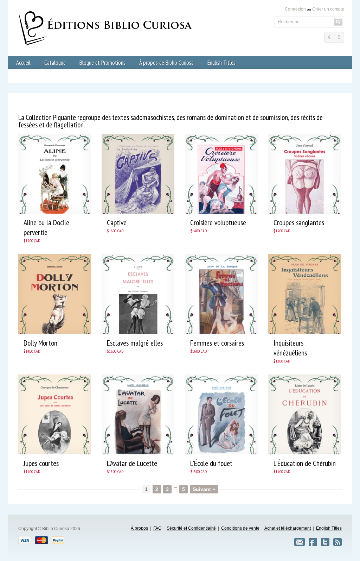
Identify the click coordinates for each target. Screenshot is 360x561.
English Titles (221, 63)
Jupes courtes (41, 463)
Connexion (295, 9)
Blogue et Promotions (102, 63)
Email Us (299, 542)
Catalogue (55, 63)
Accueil (23, 63)
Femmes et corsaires (217, 343)
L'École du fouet (211, 463)
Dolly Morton (40, 343)
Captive (117, 222)
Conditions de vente (240, 528)
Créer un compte (328, 9)
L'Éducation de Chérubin (305, 463)
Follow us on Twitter (325, 542)
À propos (139, 528)
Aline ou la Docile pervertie (46, 227)
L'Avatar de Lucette (132, 463)
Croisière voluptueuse (218, 222)
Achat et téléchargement (287, 528)
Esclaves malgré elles (135, 343)
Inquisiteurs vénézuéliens (290, 348)
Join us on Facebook (313, 542)
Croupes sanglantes (299, 222)
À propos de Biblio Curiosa (166, 63)
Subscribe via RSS (337, 542)
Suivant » (204, 489)
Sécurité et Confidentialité (191, 528)
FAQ (157, 528)
